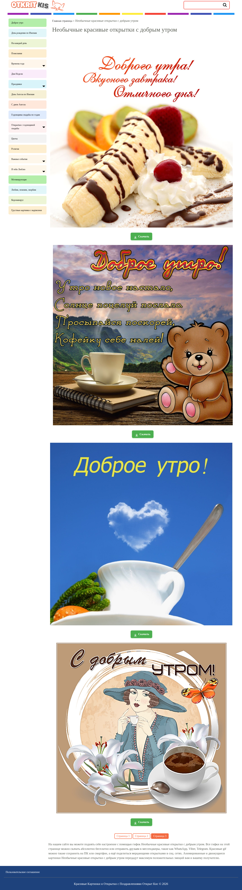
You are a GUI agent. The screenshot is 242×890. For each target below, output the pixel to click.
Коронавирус (17, 200)
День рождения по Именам (24, 33)
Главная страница (62, 21)
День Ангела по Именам (22, 94)
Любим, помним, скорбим (23, 189)
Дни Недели (17, 74)
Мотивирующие (19, 179)
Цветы (14, 138)
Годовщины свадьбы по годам (25, 114)
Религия (15, 149)
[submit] (225, 4)
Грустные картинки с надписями (26, 210)
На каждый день (19, 43)
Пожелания (16, 53)
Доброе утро (17, 22)
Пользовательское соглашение (23, 872)
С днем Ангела (18, 104)
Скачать (143, 236)
